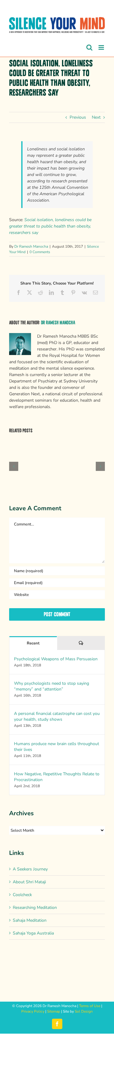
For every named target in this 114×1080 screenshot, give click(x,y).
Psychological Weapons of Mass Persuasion (56, 659)
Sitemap (53, 1011)
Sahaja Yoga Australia (33, 933)
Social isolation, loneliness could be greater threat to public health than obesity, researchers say (50, 226)
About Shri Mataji (29, 882)
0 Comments (39, 251)
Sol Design (84, 1011)
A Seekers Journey (30, 869)
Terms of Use (89, 1005)
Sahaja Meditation (30, 920)
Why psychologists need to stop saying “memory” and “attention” (51, 686)
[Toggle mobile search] (89, 47)
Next (96, 117)
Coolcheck (22, 895)
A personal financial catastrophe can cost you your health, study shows (57, 716)
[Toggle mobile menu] (101, 47)
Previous (78, 117)
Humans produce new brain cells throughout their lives (56, 746)
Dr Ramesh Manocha (31, 246)
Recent (33, 643)
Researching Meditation (35, 907)
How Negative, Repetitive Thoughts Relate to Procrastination (56, 777)
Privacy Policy (32, 1011)
